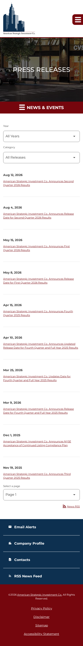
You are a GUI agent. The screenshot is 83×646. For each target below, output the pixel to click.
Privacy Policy (41, 608)
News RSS (71, 506)
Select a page (11, 486)
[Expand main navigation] (77, 19)
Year (6, 126)
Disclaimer (41, 616)
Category (9, 147)
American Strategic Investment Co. (39, 594)
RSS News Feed (25, 576)
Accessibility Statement (41, 633)
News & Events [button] (45, 107)
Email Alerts (22, 527)
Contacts (19, 560)
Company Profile (26, 543)
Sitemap (41, 625)
